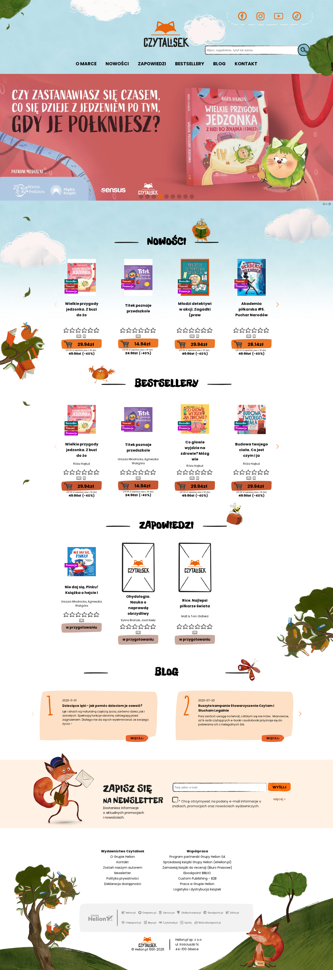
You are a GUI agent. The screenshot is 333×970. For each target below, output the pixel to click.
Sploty (188, 922)
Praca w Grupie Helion (197, 884)
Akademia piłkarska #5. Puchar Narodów (251, 309)
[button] (141, 196)
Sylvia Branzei (130, 620)
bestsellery (166, 383)
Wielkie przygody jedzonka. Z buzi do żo (81, 309)
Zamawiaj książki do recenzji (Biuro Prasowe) (197, 867)
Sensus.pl (169, 912)
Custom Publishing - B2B (197, 878)
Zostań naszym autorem (122, 867)
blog (219, 64)
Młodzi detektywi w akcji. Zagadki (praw (195, 309)
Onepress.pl (149, 912)
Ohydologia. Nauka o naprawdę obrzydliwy (138, 605)
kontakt (246, 64)
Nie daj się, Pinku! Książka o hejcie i (81, 589)
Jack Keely (148, 620)
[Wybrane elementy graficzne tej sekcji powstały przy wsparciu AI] (329, 204)
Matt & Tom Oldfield (194, 616)
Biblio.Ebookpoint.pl (210, 922)
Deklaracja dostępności (122, 884)
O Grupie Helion (122, 856)
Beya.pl (152, 922)
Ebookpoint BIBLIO (197, 873)
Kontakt (122, 862)
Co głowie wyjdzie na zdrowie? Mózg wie (195, 451)
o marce (86, 64)
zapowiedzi (152, 64)
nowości (117, 64)
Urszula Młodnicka (130, 459)
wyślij (279, 787)
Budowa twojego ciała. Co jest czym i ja (251, 450)
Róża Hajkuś (81, 464)
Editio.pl (234, 912)
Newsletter (122, 873)
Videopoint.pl (133, 922)
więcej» (137, 738)
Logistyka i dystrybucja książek (197, 889)
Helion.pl (131, 912)
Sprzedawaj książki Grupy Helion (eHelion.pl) (197, 862)
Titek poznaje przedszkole (138, 308)
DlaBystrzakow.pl (191, 912)
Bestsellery (189, 64)
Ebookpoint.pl (215, 912)
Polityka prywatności (122, 878)
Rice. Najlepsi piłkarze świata (195, 603)
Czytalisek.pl (170, 922)
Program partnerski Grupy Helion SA (197, 856)
